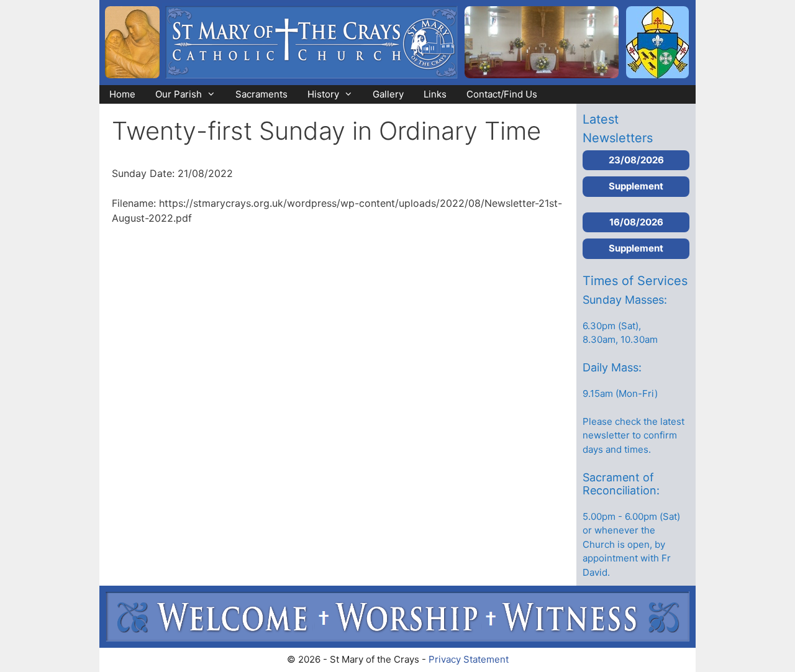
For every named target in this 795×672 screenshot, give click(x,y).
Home (122, 94)
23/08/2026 (636, 160)
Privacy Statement (469, 659)
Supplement (636, 186)
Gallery (388, 94)
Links (435, 94)
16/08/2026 (636, 222)
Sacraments (261, 94)
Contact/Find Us (501, 94)
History (323, 94)
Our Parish (178, 94)
